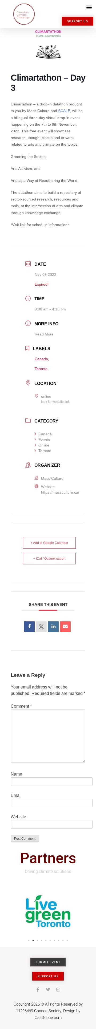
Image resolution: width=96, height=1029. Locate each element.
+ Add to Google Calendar (49, 543)
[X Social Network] (41, 626)
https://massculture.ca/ (60, 492)
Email (16, 795)
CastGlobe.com (48, 1017)
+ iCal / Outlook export (49, 558)
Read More (44, 334)
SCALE (64, 111)
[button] (89, 7)
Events (44, 439)
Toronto (44, 451)
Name (16, 774)
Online (43, 445)
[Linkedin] (53, 626)
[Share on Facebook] (29, 626)
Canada (45, 434)
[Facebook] (38, 989)
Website (18, 816)
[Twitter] (48, 989)
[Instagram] (58, 989)
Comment (21, 706)
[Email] (65, 626)
